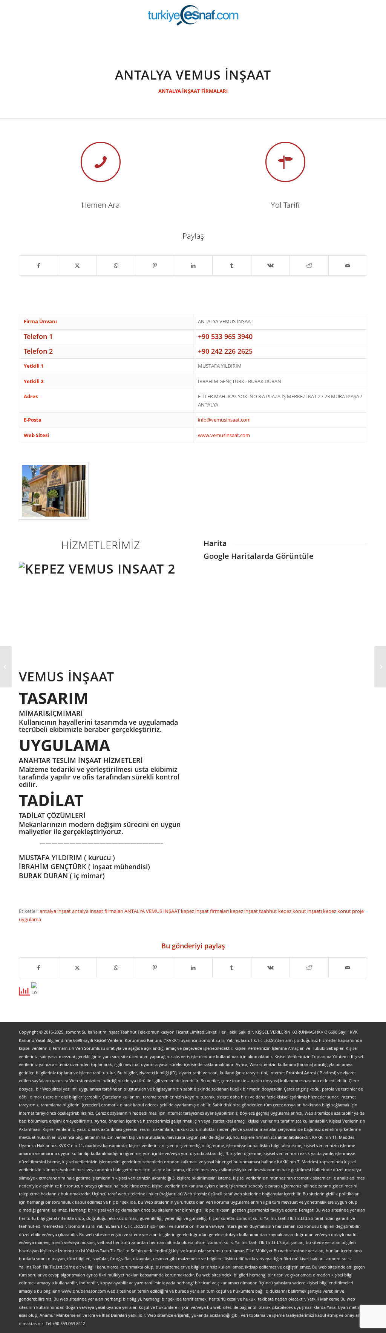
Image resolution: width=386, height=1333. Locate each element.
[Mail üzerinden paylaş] (348, 265)
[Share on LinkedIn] (193, 265)
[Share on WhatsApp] (116, 265)
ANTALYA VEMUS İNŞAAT (152, 911)
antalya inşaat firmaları (98, 911)
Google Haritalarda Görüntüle (259, 556)
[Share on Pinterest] (154, 265)
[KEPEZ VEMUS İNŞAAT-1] (54, 490)
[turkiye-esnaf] (193, 15)
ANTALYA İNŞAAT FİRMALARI (193, 90)
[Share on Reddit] (309, 265)
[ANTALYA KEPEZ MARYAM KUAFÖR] (6, 666)
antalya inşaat (56, 911)
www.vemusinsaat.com (224, 435)
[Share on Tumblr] (232, 265)
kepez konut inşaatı (300, 911)
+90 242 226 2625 (225, 351)
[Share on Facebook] (38, 265)
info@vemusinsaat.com (224, 419)
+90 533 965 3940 (225, 336)
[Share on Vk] (270, 265)
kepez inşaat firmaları (205, 911)
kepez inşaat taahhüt (254, 911)
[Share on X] (77, 265)
